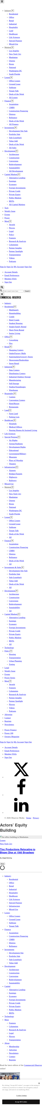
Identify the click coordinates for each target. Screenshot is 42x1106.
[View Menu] (2, 1)
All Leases (13, 97)
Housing (12, 654)
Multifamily (14, 310)
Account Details (11, 272)
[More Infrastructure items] (16, 467)
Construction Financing (18, 111)
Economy (13, 184)
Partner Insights (15, 248)
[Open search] (2, 287)
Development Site (16, 953)
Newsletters (9, 724)
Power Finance (10, 730)
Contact (7, 718)
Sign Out (28, 267)
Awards (12, 224)
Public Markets (15, 198)
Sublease (12, 87)
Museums (13, 457)
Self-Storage (14, 383)
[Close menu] (2, 294)
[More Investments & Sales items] (22, 567)
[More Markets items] (12, 47)
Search (27, 291)
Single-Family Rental (17, 327)
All (10, 537)
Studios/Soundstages (17, 387)
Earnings (12, 181)
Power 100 (8, 733)
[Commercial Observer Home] (10, 5)
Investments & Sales (12, 567)
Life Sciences (14, 37)
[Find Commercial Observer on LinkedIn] (21, 812)
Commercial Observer (33, 1065)
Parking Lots (14, 417)
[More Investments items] (15, 127)
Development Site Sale (18, 131)
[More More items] (10, 221)
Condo (11, 317)
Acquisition (13, 104)
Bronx (11, 64)
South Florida (14, 74)
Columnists (13, 245)
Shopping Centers (16, 350)
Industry (7, 303)
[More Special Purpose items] (18, 437)
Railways (12, 480)
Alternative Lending (17, 178)
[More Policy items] (11, 651)
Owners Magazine (11, 736)
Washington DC (15, 71)
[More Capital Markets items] (18, 174)
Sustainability (14, 168)
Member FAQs (10, 279)
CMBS (12, 107)
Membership (14, 1046)
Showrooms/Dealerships (19, 360)
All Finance (13, 124)
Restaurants (13, 407)
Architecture (14, 154)
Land (11, 31)
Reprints (7, 721)
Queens (12, 61)
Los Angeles (14, 51)
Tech (6, 208)
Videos (12, 258)
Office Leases (14, 81)
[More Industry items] (12, 10)
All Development (16, 171)
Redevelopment (15, 164)
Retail (11, 21)
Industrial (13, 24)
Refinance (13, 117)
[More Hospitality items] (14, 393)
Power (7, 218)
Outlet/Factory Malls (17, 353)
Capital (7, 986)
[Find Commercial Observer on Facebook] (21, 795)
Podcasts (12, 261)
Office (11, 17)
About (7, 1043)
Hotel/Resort (14, 403)
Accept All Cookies (21, 1102)
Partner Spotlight (16, 251)
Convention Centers (17, 400)
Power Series (9, 678)
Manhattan (13, 57)
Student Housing (16, 323)
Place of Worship (16, 460)
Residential (13, 14)
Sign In (3, 267)
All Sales (12, 148)
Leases (7, 77)
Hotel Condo (14, 320)
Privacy (36, 818)
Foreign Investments (17, 188)
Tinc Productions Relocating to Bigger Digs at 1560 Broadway (17, 851)
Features (12, 238)
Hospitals (13, 423)
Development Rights (17, 447)
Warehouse (13, 390)
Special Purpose (15, 41)
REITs (11, 201)
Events (7, 214)
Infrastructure (9, 467)
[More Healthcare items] (14, 420)
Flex (11, 343)
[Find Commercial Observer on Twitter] (21, 777)
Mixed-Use (13, 44)
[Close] (39, 1083)
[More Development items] (16, 151)
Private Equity (15, 194)
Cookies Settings (21, 1095)
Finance (7, 101)
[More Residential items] (15, 306)
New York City (15, 54)
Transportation (15, 255)
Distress (12, 114)
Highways (13, 477)
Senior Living (14, 333)
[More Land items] (10, 410)
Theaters (12, 464)
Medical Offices (15, 427)
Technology (9, 648)
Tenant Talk (14, 91)
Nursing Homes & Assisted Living (23, 430)
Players (12, 228)
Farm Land (13, 413)
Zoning (12, 664)
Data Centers (14, 370)
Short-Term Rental (16, 330)
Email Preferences (11, 275)
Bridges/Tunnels (15, 474)
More (6, 221)
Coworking (13, 340)
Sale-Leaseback (15, 138)
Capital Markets (10, 174)
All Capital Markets (17, 204)
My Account (19, 267)
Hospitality (13, 27)
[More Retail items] (10, 346)
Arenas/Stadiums (16, 444)
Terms (28, 818)
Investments (9, 127)
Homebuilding (15, 313)
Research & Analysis (17, 241)
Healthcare (13, 34)
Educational (14, 450)
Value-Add (13, 141)
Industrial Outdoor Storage (20, 377)
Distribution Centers (17, 373)
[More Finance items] (12, 101)
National (12, 67)
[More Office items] (11, 336)
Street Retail (14, 363)
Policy (11, 234)
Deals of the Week (16, 94)
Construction (14, 158)
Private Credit (14, 191)
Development (9, 151)
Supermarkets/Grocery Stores (21, 357)
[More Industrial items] (13, 367)
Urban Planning (15, 661)
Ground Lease (14, 84)
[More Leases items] (11, 77)
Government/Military (17, 454)
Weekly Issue (9, 211)
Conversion (13, 161)
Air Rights (13, 440)
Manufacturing (15, 380)
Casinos (12, 397)
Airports (12, 470)
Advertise (8, 714)
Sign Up (9, 267)
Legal (11, 231)
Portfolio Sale (14, 134)
